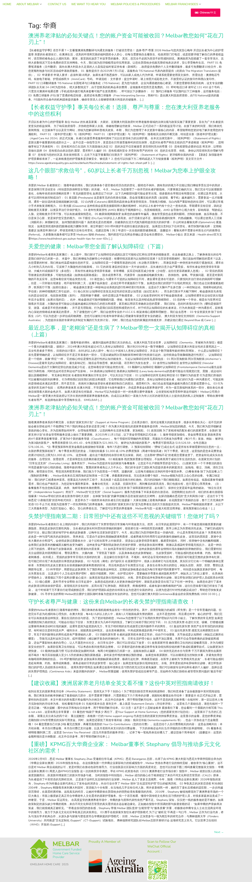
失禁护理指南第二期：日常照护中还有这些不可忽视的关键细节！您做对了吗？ (124, 516)
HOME (7, 4)
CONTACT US (57, 4)
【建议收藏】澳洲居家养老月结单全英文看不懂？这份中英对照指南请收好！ (121, 683)
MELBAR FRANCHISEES (181, 4)
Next (219, 832)
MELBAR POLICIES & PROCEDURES (135, 4)
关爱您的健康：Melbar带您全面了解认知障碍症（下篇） (97, 246)
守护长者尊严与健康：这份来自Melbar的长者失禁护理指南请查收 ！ (111, 601)
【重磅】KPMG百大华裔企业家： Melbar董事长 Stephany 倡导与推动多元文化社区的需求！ (124, 747)
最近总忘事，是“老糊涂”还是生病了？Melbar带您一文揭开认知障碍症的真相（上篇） (121, 331)
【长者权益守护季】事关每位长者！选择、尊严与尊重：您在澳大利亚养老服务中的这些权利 (124, 110)
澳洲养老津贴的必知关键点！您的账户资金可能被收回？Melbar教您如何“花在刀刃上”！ (126, 39)
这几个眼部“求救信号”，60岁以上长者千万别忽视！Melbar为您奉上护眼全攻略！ (122, 174)
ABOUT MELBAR (27, 4)
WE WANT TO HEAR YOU (88, 4)
